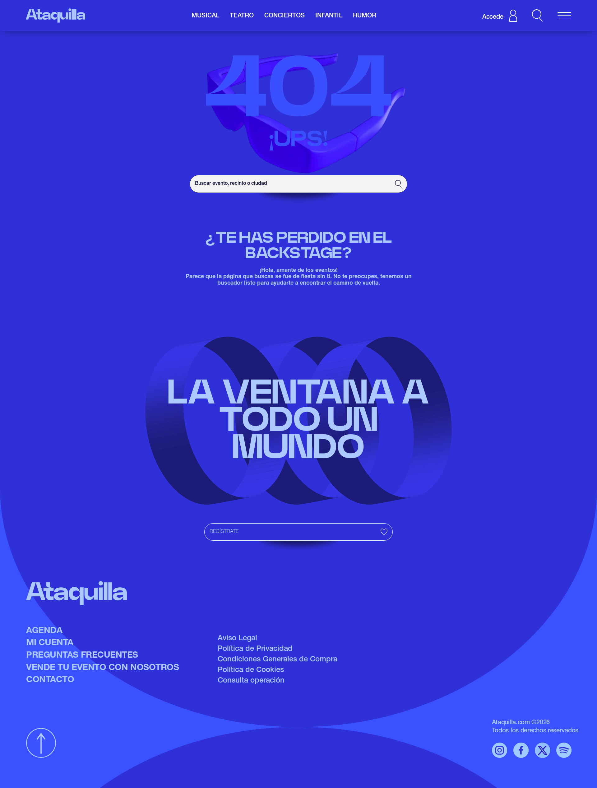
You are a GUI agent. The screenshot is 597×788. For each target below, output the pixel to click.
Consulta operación (251, 681)
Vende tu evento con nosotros (102, 668)
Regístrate (224, 531)
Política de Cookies (251, 670)
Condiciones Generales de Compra (277, 660)
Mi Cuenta (49, 643)
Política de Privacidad (255, 649)
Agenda (44, 631)
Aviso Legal (237, 638)
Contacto (50, 680)
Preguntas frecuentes (82, 655)
